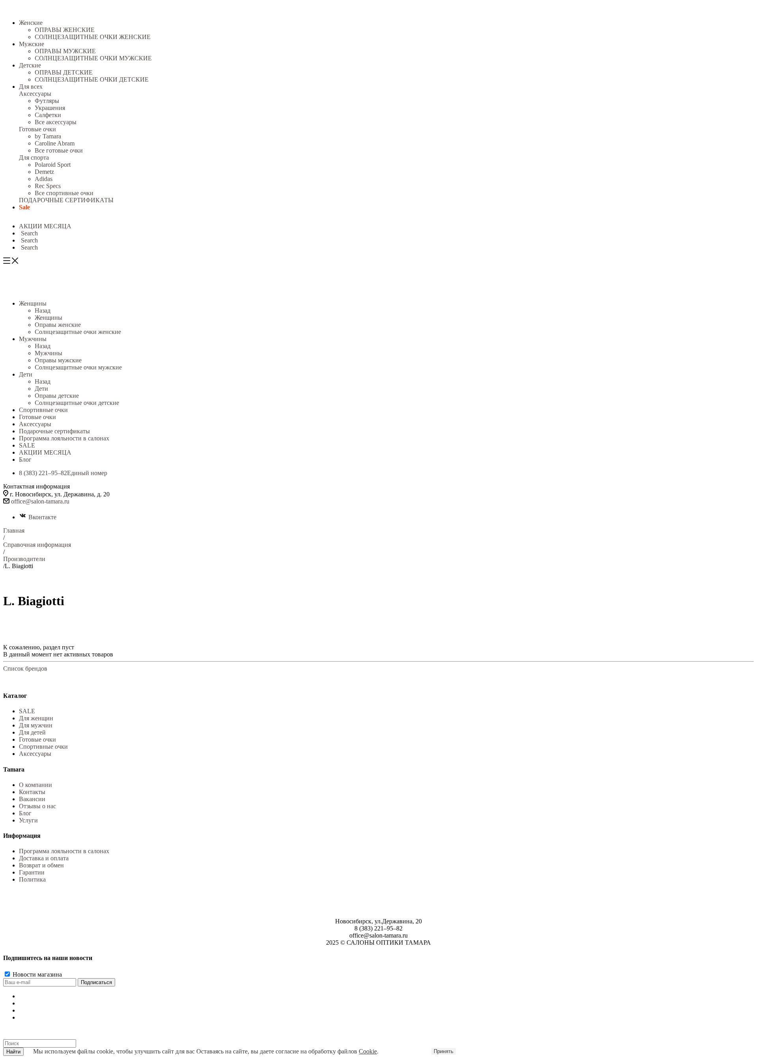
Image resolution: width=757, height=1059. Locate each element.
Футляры (47, 100)
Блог (25, 813)
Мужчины (48, 353)
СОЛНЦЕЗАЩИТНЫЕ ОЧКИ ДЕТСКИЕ (92, 79)
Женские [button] (31, 22)
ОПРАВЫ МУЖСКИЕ (65, 51)
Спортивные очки (43, 746)
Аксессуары (35, 93)
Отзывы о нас (37, 806)
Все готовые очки (59, 150)
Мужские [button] (31, 44)
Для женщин (36, 718)
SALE (27, 711)
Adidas (43, 178)
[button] (28, 233)
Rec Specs (48, 186)
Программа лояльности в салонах (64, 851)
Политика (32, 879)
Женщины (48, 317)
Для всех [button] (31, 86)
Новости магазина (36, 974)
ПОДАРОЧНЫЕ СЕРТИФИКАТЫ (66, 200)
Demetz (44, 171)
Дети (41, 388)
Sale (24, 207)
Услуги (28, 820)
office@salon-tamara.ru (40, 501)
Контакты (32, 792)
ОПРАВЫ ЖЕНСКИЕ (65, 29)
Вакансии (32, 799)
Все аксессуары (55, 122)
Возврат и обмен (41, 865)
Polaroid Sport (53, 164)
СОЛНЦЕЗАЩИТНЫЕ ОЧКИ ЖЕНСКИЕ (93, 37)
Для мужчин (35, 725)
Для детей (32, 732)
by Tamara (48, 136)
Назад (42, 310)
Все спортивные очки (64, 193)
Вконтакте (42, 517)
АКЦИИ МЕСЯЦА (45, 226)
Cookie (368, 1051)
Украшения (50, 107)
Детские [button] (30, 65)
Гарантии (32, 872)
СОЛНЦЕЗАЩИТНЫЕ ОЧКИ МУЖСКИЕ (93, 58)
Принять (443, 1051)
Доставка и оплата (44, 858)
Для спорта (34, 157)
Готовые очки (37, 129)
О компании (35, 784)
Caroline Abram (55, 143)
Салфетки (48, 115)
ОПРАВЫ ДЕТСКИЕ (64, 72)
